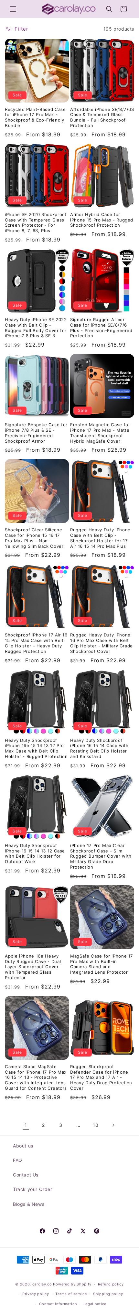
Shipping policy (108, 1294)
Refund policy (111, 1284)
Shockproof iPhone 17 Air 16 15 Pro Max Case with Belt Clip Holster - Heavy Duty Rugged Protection (36, 643)
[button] (13, 9)
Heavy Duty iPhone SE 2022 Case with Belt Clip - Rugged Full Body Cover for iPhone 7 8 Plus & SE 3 (36, 327)
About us (23, 1145)
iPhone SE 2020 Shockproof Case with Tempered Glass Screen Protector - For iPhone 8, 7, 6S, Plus (36, 222)
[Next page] (113, 1125)
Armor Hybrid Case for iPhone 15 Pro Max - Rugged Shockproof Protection (101, 220)
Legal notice (94, 1304)
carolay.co (42, 1284)
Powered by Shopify (72, 1284)
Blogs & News (28, 1204)
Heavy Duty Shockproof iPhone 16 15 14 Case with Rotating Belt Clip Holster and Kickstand (99, 748)
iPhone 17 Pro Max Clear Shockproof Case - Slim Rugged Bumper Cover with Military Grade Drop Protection (101, 856)
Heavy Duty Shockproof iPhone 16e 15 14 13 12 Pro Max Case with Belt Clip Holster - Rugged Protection (36, 748)
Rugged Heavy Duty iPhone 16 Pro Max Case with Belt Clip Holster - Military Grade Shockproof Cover (101, 643)
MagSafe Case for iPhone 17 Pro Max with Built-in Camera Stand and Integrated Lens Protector (101, 964)
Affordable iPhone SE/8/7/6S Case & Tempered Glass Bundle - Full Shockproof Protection (102, 117)
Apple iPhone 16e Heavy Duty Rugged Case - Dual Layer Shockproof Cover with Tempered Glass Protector (33, 966)
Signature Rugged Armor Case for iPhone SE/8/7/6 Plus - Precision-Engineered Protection (101, 327)
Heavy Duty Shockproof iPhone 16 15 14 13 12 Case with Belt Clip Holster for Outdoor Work (35, 853)
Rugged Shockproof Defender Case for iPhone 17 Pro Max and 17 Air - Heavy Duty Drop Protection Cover (101, 1077)
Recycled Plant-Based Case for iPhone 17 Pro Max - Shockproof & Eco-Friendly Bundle (35, 117)
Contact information (58, 1304)
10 (95, 1125)
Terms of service (71, 1294)
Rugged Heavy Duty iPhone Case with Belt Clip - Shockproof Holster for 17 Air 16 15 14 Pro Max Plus (100, 537)
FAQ (17, 1160)
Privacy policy (35, 1294)
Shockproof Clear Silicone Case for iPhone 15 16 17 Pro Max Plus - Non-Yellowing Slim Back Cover (34, 537)
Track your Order (32, 1189)
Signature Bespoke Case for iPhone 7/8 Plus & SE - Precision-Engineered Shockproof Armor (36, 432)
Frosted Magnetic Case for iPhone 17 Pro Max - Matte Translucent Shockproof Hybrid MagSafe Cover (100, 432)
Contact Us (25, 1174)
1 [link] (26, 1125)
